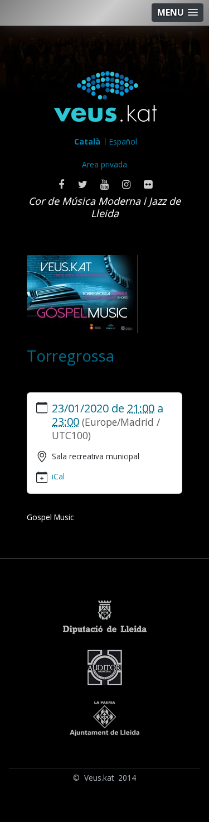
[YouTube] (104, 184)
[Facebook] (61, 184)
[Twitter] (83, 184)
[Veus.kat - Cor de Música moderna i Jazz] (105, 99)
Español (123, 141)
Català (87, 141)
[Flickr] (148, 184)
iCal (58, 476)
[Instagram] (126, 184)
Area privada (104, 164)
